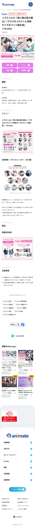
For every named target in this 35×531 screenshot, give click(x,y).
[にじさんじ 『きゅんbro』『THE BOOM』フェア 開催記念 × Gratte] (9, 362)
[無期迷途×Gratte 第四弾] (9, 388)
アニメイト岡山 (7, 301)
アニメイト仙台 (19, 311)
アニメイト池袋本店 (8, 308)
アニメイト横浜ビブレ (21, 305)
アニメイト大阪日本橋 (20, 301)
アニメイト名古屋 (7, 305)
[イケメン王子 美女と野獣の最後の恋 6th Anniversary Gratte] (25, 362)
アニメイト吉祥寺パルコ (9, 315)
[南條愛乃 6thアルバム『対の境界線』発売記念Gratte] (25, 388)
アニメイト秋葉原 (21, 308)
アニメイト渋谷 (7, 311)
